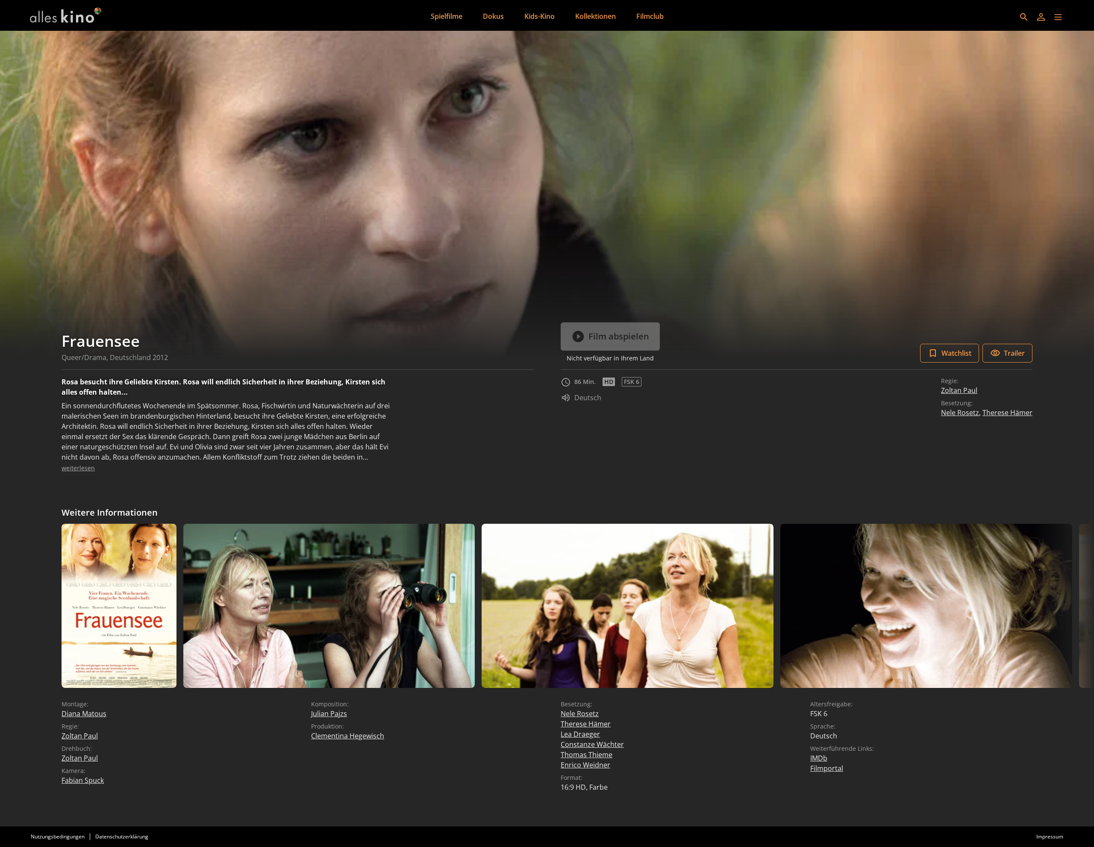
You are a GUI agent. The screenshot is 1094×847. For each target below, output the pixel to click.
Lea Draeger (580, 734)
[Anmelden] (1041, 17)
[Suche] (1023, 17)
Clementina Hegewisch (347, 736)
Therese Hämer (1007, 412)
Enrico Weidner (585, 765)
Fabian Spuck (83, 780)
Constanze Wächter (592, 744)
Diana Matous (84, 713)
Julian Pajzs (329, 713)
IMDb (818, 758)
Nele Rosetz (960, 412)
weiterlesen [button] (78, 468)
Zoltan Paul (959, 390)
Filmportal (826, 768)
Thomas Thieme (586, 754)
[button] (1058, 17)
